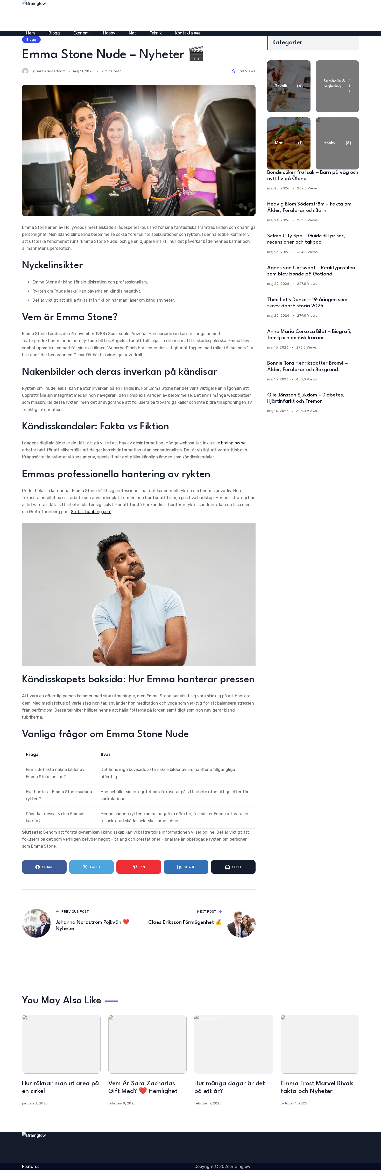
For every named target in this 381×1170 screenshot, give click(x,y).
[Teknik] (289, 86)
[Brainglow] (87, 15)
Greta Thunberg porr (91, 511)
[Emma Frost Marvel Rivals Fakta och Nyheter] (320, 1044)
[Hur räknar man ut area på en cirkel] (61, 1044)
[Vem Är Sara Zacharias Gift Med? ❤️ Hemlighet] (147, 1044)
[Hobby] (337, 143)
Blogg (31, 39)
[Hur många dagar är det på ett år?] (233, 1044)
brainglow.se (233, 443)
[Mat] (289, 143)
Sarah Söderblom (51, 71)
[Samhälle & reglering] (337, 86)
